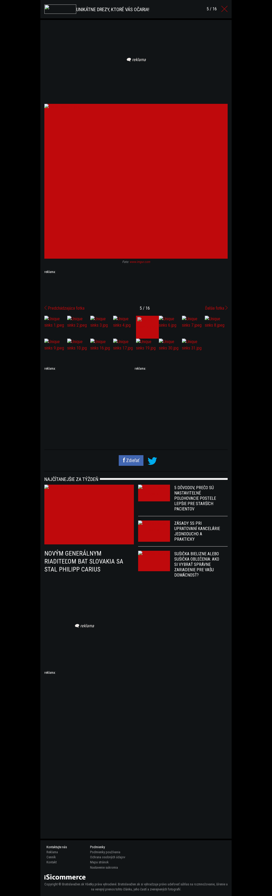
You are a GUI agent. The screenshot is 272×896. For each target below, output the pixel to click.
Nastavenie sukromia (104, 867)
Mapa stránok (99, 862)
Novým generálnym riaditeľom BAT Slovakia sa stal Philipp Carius (83, 561)
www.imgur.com (140, 262)
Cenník (51, 857)
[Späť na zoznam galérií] (224, 9)
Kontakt (51, 862)
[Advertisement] (136, 287)
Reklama (52, 852)
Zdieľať (132, 460)
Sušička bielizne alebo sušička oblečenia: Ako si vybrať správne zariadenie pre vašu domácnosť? (196, 564)
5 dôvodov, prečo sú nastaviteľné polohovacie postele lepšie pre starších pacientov (195, 498)
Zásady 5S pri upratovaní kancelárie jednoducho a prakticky (197, 531)
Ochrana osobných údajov (107, 857)
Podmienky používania (105, 852)
